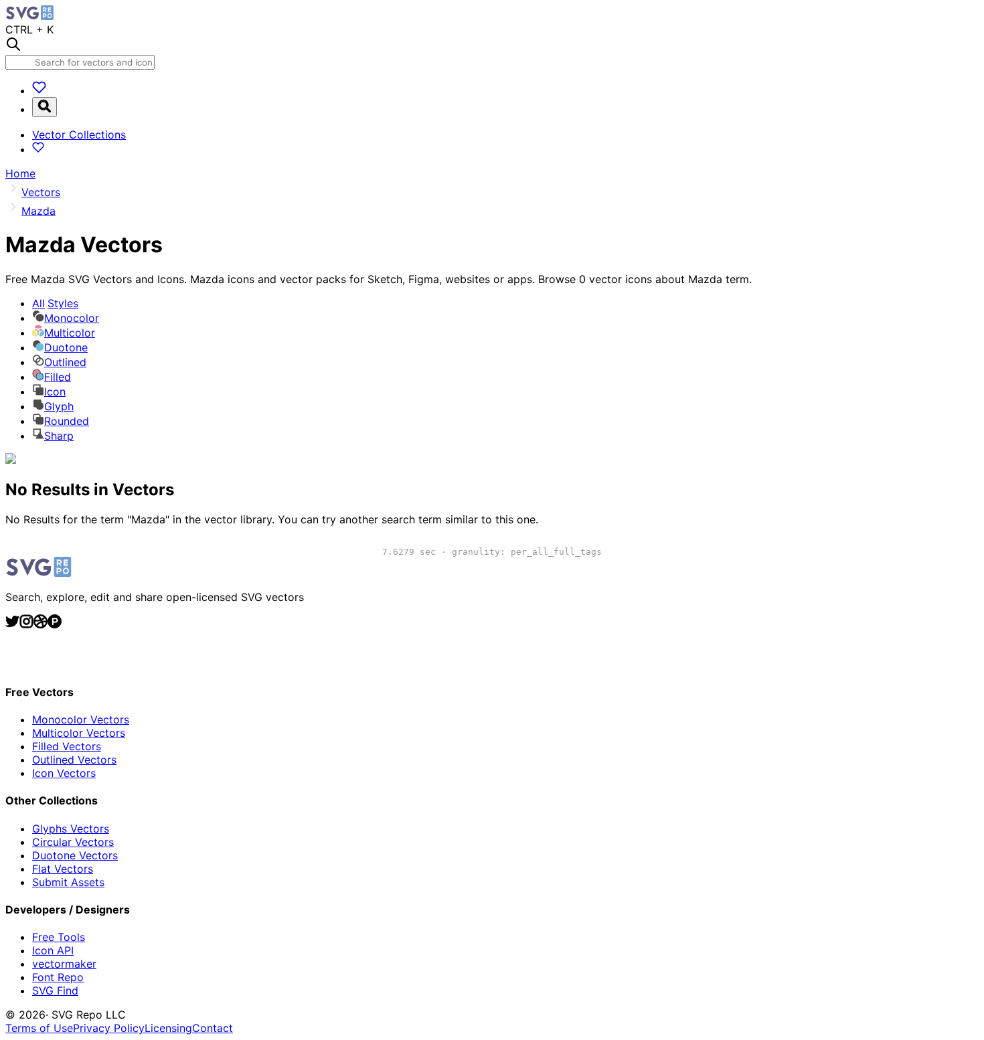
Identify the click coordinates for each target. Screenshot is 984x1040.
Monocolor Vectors (80, 719)
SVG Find (55, 990)
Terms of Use (39, 1028)
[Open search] (44, 107)
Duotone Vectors (75, 855)
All (55, 303)
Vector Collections (79, 134)
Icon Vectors (64, 773)
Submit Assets (68, 882)
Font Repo (58, 977)
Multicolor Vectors (78, 733)
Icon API (53, 950)
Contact (212, 1028)
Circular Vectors (73, 842)
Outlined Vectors (74, 759)
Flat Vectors (62, 868)
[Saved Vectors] (39, 90)
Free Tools (58, 937)
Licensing (168, 1028)
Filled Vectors (66, 746)
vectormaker (64, 963)
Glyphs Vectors (70, 828)
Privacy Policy (109, 1028)
